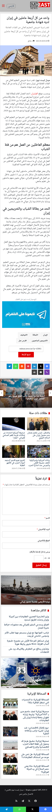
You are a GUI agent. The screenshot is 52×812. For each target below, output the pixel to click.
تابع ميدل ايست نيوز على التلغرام (26, 299)
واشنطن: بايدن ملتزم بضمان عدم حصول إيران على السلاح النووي (38, 435)
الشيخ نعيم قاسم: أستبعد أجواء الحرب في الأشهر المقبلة (15, 463)
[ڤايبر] (47, 372)
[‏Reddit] (22, 366)
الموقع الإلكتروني (44, 540)
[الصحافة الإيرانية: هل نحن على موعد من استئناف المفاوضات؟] (10, 758)
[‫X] (40, 366)
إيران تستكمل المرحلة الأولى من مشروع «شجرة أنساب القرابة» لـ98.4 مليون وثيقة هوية (28, 642)
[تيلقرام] (9, 366)
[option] (26, 393)
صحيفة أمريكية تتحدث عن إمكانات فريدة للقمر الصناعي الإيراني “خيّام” (14, 435)
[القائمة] (3, 7)
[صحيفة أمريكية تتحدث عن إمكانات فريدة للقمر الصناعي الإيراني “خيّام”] (13, 423)
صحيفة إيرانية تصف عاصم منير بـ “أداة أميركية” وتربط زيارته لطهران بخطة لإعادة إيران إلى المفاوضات (34, 716)
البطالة (35, 335)
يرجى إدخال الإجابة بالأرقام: (39, 552)
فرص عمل (22, 340)
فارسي (11, 6)
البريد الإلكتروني (43, 529)
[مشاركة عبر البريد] (40, 372)
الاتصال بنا (29, 794)
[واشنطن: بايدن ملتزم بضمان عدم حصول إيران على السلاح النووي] (38, 423)
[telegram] (26, 315)
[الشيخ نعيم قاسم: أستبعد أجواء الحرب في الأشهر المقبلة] (13, 451)
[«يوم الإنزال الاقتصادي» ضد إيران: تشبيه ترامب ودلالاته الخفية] (10, 731)
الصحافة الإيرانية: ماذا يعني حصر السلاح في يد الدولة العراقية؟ (36, 769)
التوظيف (23, 335)
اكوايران (34, 94)
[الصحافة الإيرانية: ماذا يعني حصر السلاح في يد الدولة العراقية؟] (10, 770)
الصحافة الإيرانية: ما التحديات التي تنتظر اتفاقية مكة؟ (35, 701)
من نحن (22, 794)
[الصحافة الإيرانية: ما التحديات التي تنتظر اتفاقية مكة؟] (10, 703)
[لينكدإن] (34, 366)
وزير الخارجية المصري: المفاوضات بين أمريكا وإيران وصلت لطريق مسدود (29, 618)
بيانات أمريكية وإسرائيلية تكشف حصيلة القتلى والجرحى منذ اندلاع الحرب (39, 463)
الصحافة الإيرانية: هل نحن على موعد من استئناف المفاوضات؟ (35, 755)
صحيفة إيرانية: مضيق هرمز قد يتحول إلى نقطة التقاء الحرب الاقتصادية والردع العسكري (35, 744)
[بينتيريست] (28, 366)
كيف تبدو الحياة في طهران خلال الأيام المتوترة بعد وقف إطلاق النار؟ (27, 600)
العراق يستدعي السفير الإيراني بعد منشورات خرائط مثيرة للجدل (26, 626)
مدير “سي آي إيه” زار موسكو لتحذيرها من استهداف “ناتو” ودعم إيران (27, 397)
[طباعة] (34, 372)
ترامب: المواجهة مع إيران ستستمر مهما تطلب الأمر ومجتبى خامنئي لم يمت (27, 634)
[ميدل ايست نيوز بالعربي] (40, 6)
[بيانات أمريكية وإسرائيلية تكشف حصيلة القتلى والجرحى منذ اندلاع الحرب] (38, 451)
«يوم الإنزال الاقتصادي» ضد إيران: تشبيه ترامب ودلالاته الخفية (36, 731)
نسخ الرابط (26, 354)
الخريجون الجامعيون (39, 340)
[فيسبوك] (47, 366)
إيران (45, 335)
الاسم (47, 518)
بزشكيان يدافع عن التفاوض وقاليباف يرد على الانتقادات (29, 650)
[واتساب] (15, 366)
